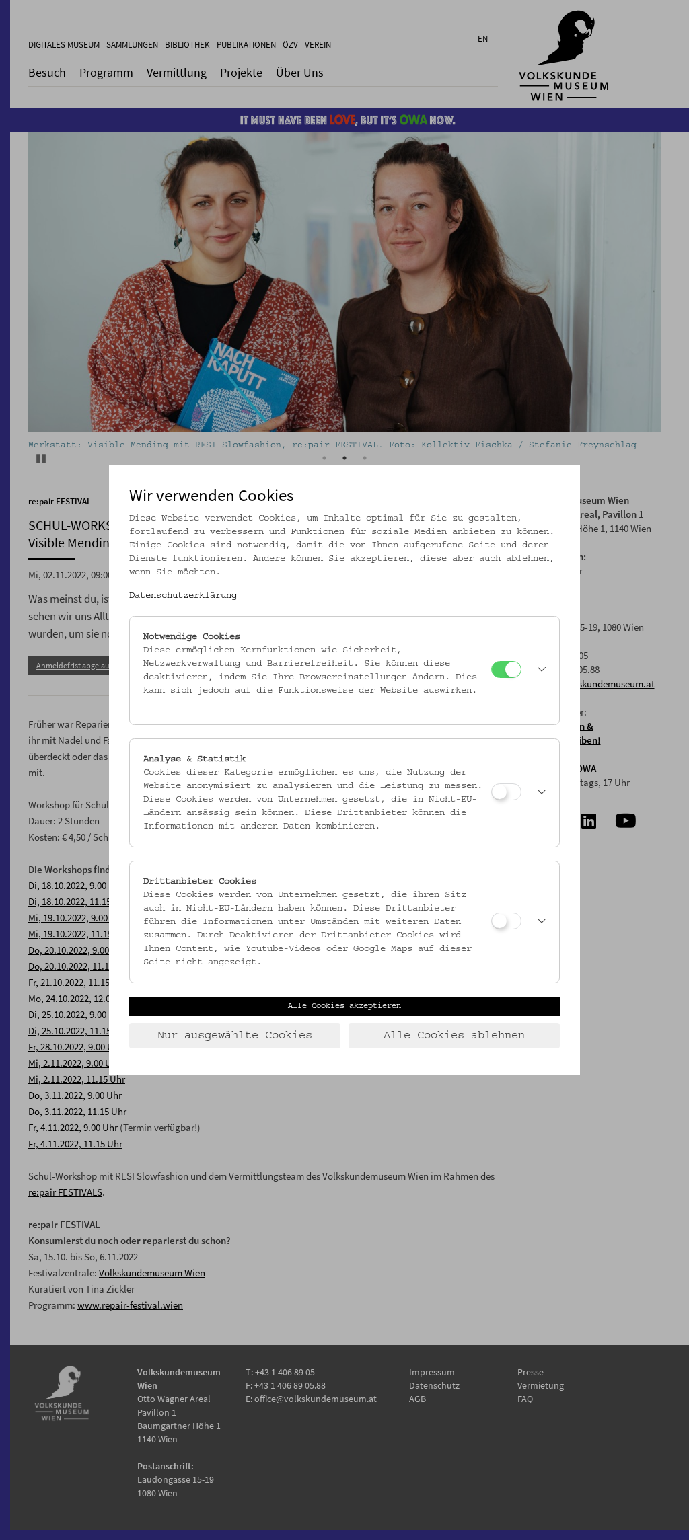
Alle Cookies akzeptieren (344, 1006)
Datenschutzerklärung (183, 596)
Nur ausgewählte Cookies (234, 1035)
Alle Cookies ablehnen (454, 1035)
